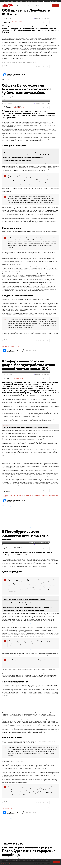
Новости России (18, 345)
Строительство (45, 495)
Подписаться (30, 1)
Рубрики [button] (19, 5)
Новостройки (4, 496)
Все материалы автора (17, 21)
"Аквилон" (12, 467)
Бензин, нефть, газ (5, 346)
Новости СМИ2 (5, 79)
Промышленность (35, 345)
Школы (12, 790)
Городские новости (5, 790)
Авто (23, 345)
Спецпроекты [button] (28, 5)
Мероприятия (38, 5)
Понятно (56, 862)
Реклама (45, 5)
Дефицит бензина (48, 345)
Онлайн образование (9, 789)
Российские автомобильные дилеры (32, 279)
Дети (49, 789)
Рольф (25, 188)
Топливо (41, 345)
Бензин (19, 346)
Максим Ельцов (35, 416)
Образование (54, 789)
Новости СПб (13, 346)
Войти (55, 5)
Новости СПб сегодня (9, 345)
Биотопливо (28, 345)
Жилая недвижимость (53, 495)
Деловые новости (29, 495)
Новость (6, 495)
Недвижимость (37, 495)
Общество (44, 789)
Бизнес (39, 789)
